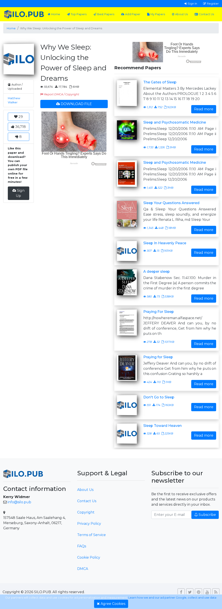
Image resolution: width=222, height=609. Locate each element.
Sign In (192, 3)
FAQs (81, 546)
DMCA (82, 569)
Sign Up (20, 193)
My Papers (157, 14)
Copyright (86, 512)
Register (213, 3)
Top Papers (79, 14)
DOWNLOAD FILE (76, 104)
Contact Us (206, 14)
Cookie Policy (88, 557)
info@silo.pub (19, 502)
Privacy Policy (89, 524)
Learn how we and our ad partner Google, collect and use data (172, 597)
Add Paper (132, 14)
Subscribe (207, 515)
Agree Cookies (113, 604)
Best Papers (105, 14)
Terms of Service (91, 535)
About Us (181, 14)
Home (55, 14)
